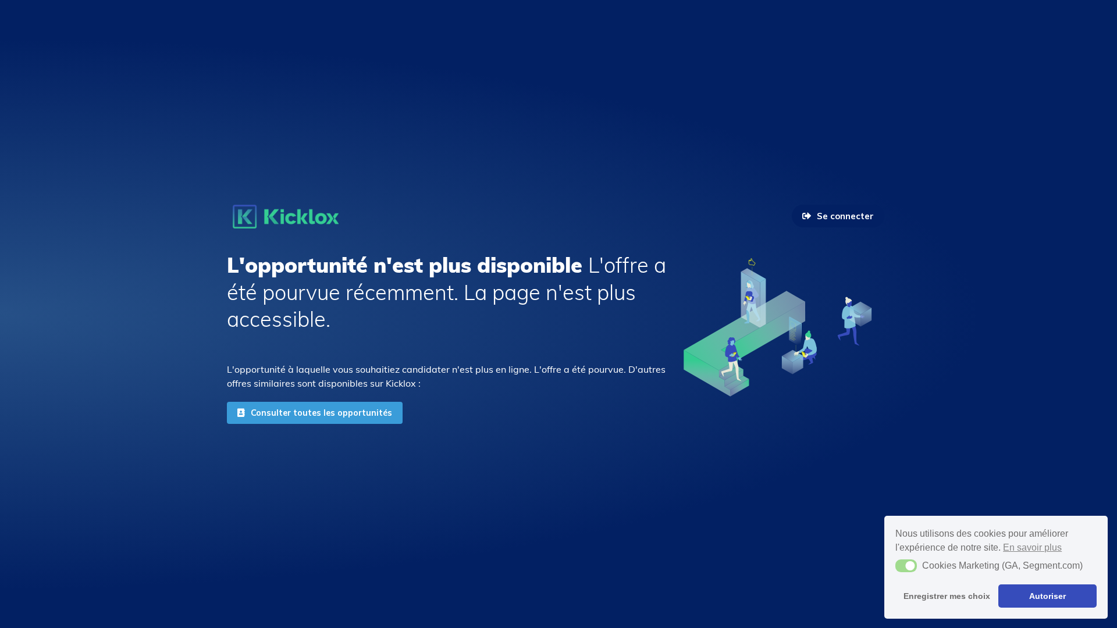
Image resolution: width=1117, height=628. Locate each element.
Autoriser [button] (1047, 596)
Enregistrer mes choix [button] (946, 596)
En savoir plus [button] (1032, 547)
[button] (906, 565)
